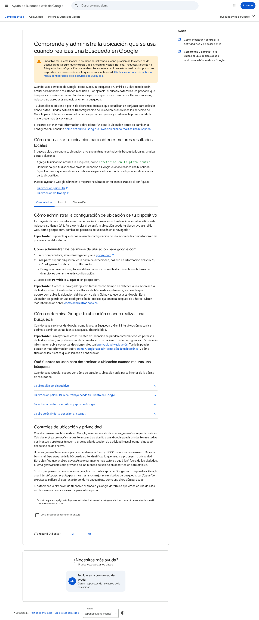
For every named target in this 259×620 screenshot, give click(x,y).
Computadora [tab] (44, 202)
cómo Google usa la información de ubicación (106, 349)
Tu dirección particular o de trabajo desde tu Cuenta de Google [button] (74, 395)
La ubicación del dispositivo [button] (51, 386)
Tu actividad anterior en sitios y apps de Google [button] (64, 404)
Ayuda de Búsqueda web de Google (37, 6)
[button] (6, 5)
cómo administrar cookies (81, 303)
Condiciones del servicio (66, 613)
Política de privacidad (41, 613)
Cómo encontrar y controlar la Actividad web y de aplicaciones (202, 42)
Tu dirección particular (51, 188)
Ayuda (182, 31)
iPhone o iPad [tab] (79, 202)
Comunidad (36, 16)
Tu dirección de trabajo (51, 193)
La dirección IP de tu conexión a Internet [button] (60, 414)
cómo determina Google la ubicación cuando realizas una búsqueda (108, 129)
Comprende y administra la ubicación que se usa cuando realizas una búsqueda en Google (204, 56)
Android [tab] (62, 202)
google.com (103, 255)
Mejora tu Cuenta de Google (64, 16)
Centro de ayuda (14, 16)
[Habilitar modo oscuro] (123, 613)
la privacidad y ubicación (112, 344)
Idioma (90, 608)
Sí (73, 533)
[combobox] (139, 6)
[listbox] (101, 613)
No (89, 533)
